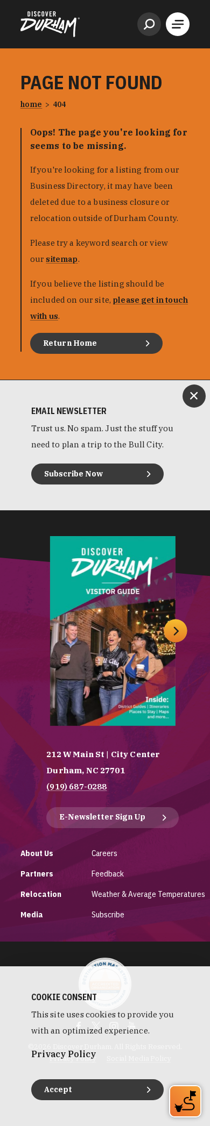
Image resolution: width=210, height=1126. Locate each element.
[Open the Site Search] (149, 24)
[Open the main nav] (178, 24)
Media (31, 914)
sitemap (62, 259)
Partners (36, 873)
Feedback (108, 873)
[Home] (50, 24)
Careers (104, 853)
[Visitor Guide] (113, 631)
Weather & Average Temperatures (148, 894)
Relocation (40, 894)
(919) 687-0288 (76, 786)
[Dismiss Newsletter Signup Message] (194, 396)
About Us (36, 853)
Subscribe (108, 914)
